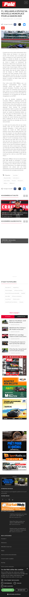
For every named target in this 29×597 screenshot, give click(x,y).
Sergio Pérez (16, 287)
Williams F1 (12, 183)
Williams (5, 183)
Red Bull (23, 293)
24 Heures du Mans (18, 290)
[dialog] (14, 582)
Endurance (4, 542)
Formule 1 (3, 538)
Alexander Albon (7, 178)
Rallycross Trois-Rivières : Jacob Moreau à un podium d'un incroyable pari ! (17, 322)
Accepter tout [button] (8, 590)
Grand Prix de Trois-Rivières (11, 302)
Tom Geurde (19, 18)
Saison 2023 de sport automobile (12, 293)
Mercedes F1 (8, 287)
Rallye (2, 550)
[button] (14, 594)
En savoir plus (18, 577)
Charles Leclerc (16, 299)
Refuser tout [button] (21, 590)
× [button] (27, 568)
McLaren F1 (20, 180)
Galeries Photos (21, 316)
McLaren (14, 180)
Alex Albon (15, 175)
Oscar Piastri (8, 299)
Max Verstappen (8, 290)
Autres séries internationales (8, 554)
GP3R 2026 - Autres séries (9, 240)
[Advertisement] (14, 260)
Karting (3, 562)
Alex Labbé (7, 296)
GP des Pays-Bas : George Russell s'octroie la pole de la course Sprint (17, 350)
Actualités (7, 316)
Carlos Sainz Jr (16, 178)
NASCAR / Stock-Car (6, 546)
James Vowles (7, 180)
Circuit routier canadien (7, 558)
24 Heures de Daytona (17, 296)
